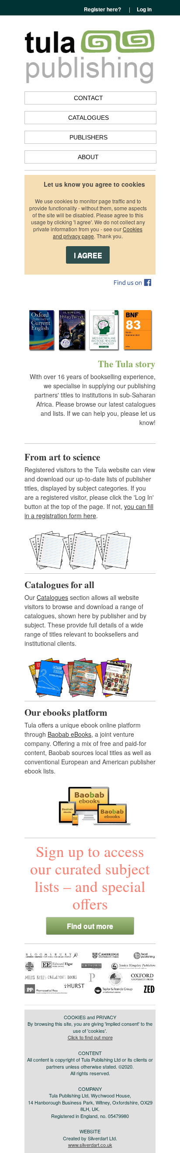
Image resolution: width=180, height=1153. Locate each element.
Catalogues (52, 597)
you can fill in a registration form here (88, 511)
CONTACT (88, 97)
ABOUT (88, 156)
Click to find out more (90, 1037)
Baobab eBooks (69, 734)
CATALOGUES (88, 117)
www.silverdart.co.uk (90, 1144)
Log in (144, 9)
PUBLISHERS (88, 137)
